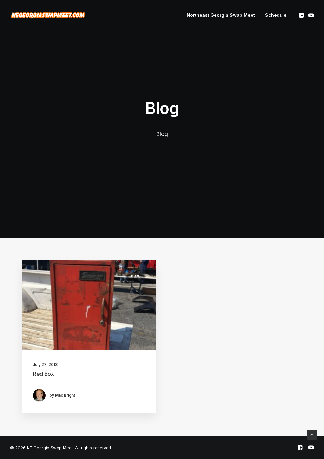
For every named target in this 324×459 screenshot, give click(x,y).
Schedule (276, 15)
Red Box (43, 374)
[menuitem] (220, 15)
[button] (302, 15)
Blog (136, 276)
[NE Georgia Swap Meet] (48, 15)
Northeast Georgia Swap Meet (221, 15)
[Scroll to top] (312, 434)
